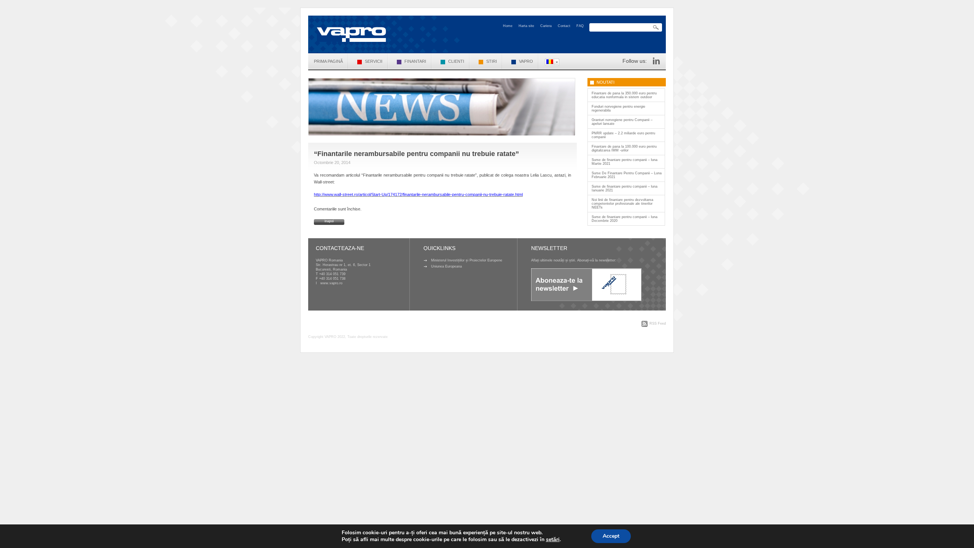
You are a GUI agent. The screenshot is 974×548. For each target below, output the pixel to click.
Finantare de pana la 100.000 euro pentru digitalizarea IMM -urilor (624, 148)
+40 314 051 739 (332, 274)
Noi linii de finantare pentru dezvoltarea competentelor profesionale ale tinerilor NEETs (622, 203)
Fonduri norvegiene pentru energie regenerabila (618, 108)
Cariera (546, 26)
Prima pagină (328, 61)
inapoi (329, 221)
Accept (611, 536)
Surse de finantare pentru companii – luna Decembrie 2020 (624, 219)
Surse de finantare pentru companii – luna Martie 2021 (624, 162)
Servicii (373, 61)
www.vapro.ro (331, 283)
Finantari (415, 61)
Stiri (491, 61)
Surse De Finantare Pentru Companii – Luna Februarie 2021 (627, 175)
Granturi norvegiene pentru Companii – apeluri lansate (622, 122)
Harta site (526, 26)
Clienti (456, 61)
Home (507, 26)
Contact (564, 26)
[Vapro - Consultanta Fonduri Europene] (351, 34)
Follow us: (634, 61)
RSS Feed (657, 323)
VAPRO (526, 61)
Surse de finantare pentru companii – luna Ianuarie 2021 (624, 188)
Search (656, 27)
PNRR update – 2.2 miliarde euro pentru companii (623, 135)
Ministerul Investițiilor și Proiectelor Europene (466, 260)
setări (553, 539)
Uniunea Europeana (446, 266)
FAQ (580, 26)
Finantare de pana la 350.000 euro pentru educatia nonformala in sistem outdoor (624, 95)
